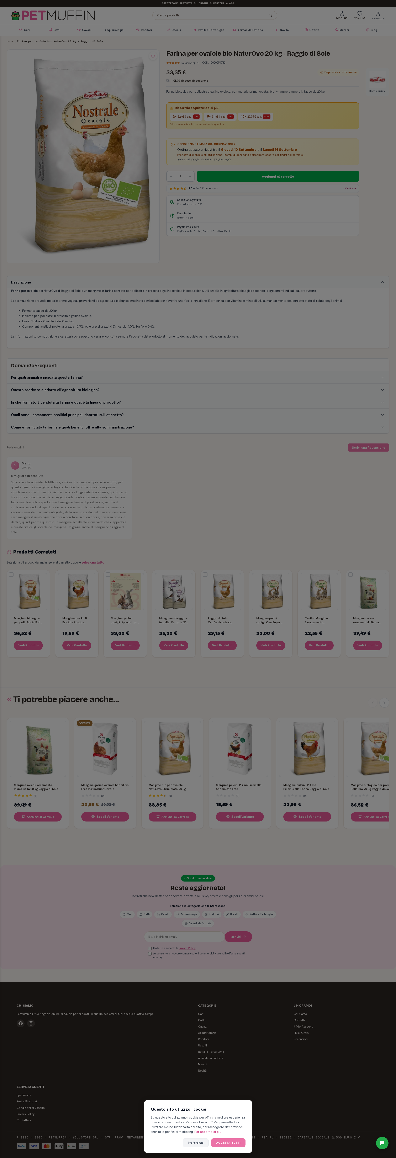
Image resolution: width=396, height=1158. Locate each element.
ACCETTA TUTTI (228, 1142)
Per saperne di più (207, 1131)
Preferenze (196, 1142)
